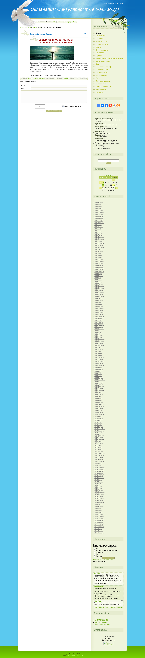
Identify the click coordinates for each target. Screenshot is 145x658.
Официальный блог (102, 619)
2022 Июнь (98, 465)
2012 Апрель (98, 251)
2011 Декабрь (99, 243)
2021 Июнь (98, 447)
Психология (99, 123)
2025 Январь (98, 525)
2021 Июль (98, 449)
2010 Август (98, 210)
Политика (98, 135)
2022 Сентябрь (99, 467)
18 (100, 188)
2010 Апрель (98, 202)
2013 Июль (98, 282)
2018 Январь (98, 363)
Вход (74, 22)
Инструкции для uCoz (102, 624)
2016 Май (97, 333)
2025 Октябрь (99, 533)
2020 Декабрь (99, 435)
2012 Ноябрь (98, 265)
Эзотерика (98, 132)
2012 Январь (98, 245)
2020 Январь (98, 412)
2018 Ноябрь (98, 384)
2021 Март (98, 441)
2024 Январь (98, 500)
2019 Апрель (98, 394)
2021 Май (97, 445)
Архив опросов (108, 560)
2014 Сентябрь (99, 308)
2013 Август (98, 284)
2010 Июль (98, 208)
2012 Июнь (98, 255)
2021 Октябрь (99, 455)
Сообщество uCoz (101, 621)
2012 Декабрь (99, 268)
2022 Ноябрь (98, 472)
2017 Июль (98, 355)
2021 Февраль (99, 439)
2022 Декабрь (99, 474)
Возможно (99, 552)
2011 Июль (98, 233)
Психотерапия (99, 127)
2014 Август (98, 306)
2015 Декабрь (99, 325)
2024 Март (98, 504)
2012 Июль (98, 257)
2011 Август (98, 235)
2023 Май (97, 484)
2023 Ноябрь (98, 496)
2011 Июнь (98, 231)
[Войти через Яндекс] (110, 105)
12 (103, 185)
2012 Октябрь (99, 263)
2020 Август (98, 427)
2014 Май (97, 302)
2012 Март (98, 249)
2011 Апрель (98, 227)
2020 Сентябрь (99, 429)
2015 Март (98, 319)
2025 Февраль (99, 527)
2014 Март (98, 298)
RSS (54, 22)
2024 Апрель (98, 506)
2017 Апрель (98, 349)
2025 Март (98, 529)
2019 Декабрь (99, 410)
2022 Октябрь (99, 470)
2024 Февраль (99, 502)
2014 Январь (98, 294)
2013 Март (98, 274)
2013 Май (97, 278)
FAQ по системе (100, 622)
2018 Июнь (98, 374)
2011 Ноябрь (98, 241)
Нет (97, 554)
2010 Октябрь (99, 214)
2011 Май (97, 229)
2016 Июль (98, 337)
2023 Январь (98, 476)
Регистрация (68, 22)
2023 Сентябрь (99, 492)
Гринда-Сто (65, 78)
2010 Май (97, 204)
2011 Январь (98, 221)
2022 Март (98, 463)
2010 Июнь (98, 206)
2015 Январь (98, 314)
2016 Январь (98, 327)
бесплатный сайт (73, 655)
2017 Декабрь (99, 361)
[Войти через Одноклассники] (118, 105)
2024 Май (97, 508)
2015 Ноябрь (98, 323)
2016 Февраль (99, 329)
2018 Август (98, 378)
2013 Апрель (98, 276)
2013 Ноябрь (98, 290)
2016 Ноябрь (98, 343)
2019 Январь (98, 388)
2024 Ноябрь (98, 521)
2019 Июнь (98, 398)
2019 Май (97, 396)
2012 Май (97, 253)
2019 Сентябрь (99, 404)
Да (97, 548)
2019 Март (98, 392)
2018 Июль (98, 376)
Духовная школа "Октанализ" (36, 78)
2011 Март (98, 225)
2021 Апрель (98, 443)
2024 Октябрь (99, 518)
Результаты (97, 560)
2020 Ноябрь (98, 433)
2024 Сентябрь (99, 516)
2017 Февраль (99, 345)
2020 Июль (98, 425)
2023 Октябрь (99, 494)
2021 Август (98, 451)
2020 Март (98, 416)
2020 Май (97, 421)
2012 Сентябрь (99, 261)
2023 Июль (98, 488)
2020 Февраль (99, 414)
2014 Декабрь (99, 312)
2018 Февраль (99, 365)
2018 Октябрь (99, 382)
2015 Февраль (99, 316)
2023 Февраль (99, 478)
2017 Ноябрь (98, 359)
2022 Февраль (99, 461)
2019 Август (98, 402)
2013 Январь (98, 270)
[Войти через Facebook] (106, 105)
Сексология (99, 147)
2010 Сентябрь (99, 212)
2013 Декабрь (99, 292)
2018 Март (98, 368)
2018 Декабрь (99, 386)
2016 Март (98, 331)
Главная (59, 22)
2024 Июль (98, 512)
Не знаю (99, 556)
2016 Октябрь (99, 341)
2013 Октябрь (99, 288)
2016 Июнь (98, 335)
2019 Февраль (99, 390)
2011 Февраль (99, 223)
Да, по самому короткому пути (106, 550)
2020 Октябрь (99, 431)
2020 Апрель (98, 419)
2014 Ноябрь (98, 310)
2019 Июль (98, 400)
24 (116, 188)
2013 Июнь (98, 280)
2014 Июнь (98, 304)
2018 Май (97, 372)
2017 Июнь (98, 353)
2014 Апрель (98, 300)
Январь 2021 (108, 175)
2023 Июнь (98, 486)
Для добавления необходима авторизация (108, 607)
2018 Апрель (98, 370)
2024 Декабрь (99, 523)
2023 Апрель (98, 482)
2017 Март (98, 347)
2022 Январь (98, 459)
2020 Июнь (98, 423)
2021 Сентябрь (99, 453)
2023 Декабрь (99, 498)
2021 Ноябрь (98, 457)
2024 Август (98, 514)
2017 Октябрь (99, 357)
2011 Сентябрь (99, 237)
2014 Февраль (99, 296)
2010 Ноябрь (98, 217)
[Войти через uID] (98, 105)
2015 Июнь (98, 321)
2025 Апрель (98, 531)
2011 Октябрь (99, 239)
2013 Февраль (99, 272)
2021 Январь (98, 437)
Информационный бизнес (103, 118)
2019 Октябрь (99, 406)
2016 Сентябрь (99, 339)
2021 (29, 27)
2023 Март (98, 480)
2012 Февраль (99, 247)
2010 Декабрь (99, 219)
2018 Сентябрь (99, 380)
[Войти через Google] (114, 105)
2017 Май (97, 351)
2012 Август (98, 259)
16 (40, 27)
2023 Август (98, 490)
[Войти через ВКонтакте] (102, 105)
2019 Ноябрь (98, 408)
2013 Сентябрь (99, 286)
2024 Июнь (98, 510)
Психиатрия (99, 138)
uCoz (81, 655)
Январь (35, 27)
